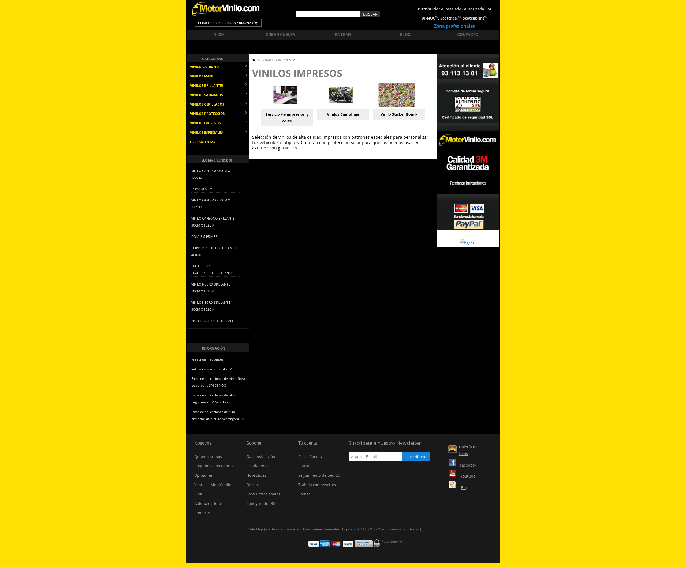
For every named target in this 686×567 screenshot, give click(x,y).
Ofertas (253, 484)
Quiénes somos (208, 456)
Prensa (304, 494)
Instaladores (257, 465)
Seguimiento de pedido (319, 475)
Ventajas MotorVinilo (212, 484)
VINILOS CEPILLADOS (207, 104)
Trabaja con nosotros (317, 484)
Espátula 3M (201, 189)
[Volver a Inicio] (254, 59)
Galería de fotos (208, 503)
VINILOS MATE (201, 76)
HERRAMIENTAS (202, 142)
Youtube (467, 476)
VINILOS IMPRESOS (205, 123)
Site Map (256, 529)
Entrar (343, 34)
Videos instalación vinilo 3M (211, 369)
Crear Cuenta (310, 456)
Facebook (468, 465)
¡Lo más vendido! (217, 160)
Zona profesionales (454, 26)
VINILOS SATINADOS (206, 95)
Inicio (218, 34)
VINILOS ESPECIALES (206, 132)
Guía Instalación (260, 456)
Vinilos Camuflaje (343, 114)
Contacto (467, 34)
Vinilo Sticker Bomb (399, 114)
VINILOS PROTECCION (208, 113)
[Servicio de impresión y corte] (285, 105)
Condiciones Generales (321, 529)
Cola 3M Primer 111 (207, 236)
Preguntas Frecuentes (213, 465)
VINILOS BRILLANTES (207, 85)
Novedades (256, 475)
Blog (405, 34)
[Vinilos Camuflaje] (341, 105)
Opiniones (203, 475)
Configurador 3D (261, 503)
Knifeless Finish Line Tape (212, 320)
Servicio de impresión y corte (287, 117)
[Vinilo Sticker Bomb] (397, 105)
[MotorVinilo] (226, 15)
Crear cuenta (280, 34)
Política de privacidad (283, 529)
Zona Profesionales (263, 494)
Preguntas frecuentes (207, 359)
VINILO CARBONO (204, 67)
